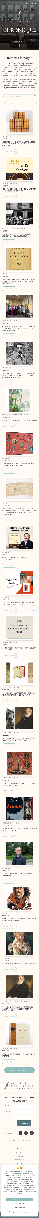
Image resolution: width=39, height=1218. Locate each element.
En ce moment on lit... (10, 183)
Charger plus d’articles (18, 1070)
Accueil (19, 1149)
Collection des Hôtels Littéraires (15, 1002)
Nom (7, 1117)
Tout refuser (19, 1203)
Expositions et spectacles (12, 688)
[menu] (5, 3)
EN (28, 1140)
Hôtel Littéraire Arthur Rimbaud (15, 415)
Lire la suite (8, 151)
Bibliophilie (6, 136)
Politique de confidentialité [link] (19, 1212)
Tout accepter (19, 1199)
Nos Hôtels (19, 1163)
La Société (19, 1156)
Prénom (8, 1111)
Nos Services (19, 1160)
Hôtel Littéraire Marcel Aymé (13, 229)
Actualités (6, 458)
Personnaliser (19, 1208)
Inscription (24, 1123)
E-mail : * (8, 1106)
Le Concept (20, 1152)
